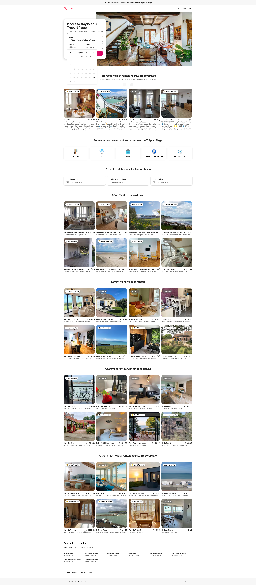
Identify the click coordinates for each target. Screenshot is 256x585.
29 (94, 77)
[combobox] (85, 40)
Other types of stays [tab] (70, 547)
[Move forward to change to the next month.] (93, 52)
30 (70, 81)
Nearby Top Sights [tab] (87, 547)
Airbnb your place (184, 8)
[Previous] (124, 84)
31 (74, 81)
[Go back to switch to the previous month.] (70, 52)
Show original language (144, 3)
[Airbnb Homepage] (69, 8)
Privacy (80, 581)
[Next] (131, 84)
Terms (86, 581)
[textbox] (76, 47)
